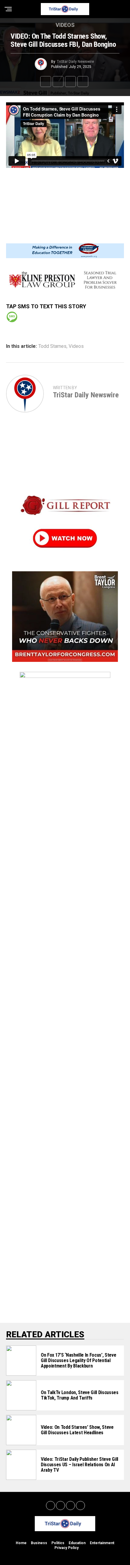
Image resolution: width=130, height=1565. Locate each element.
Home (21, 1543)
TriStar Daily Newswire (75, 61)
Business (39, 1543)
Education (77, 1543)
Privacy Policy (66, 1548)
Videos (76, 346)
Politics (57, 1543)
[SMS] (12, 317)
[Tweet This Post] (58, 81)
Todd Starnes (52, 346)
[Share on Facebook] (45, 81)
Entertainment (102, 1543)
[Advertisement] (65, 201)
